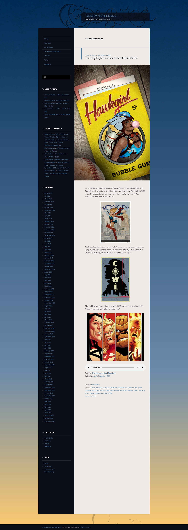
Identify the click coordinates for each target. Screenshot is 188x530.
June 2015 (48, 244)
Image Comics (132, 387)
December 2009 (49, 421)
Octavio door (49, 154)
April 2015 (48, 249)
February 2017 (49, 201)
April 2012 (48, 348)
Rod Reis (142, 390)
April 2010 (48, 410)
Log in (46, 463)
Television (47, 43)
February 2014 (49, 289)
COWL (105, 387)
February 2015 (49, 255)
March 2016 (48, 218)
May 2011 (48, 376)
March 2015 (48, 252)
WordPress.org (49, 472)
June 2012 (48, 342)
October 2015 (49, 232)
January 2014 (49, 291)
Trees (87, 393)
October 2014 (49, 266)
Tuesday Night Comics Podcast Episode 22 (111, 58)
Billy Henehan (104, 55)
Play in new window (99, 373)
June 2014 (48, 277)
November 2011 (49, 359)
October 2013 (49, 300)
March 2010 (48, 412)
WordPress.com (85, 527)
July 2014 (48, 275)
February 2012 (49, 351)
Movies (46, 39)
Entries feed (48, 466)
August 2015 (48, 238)
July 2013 (48, 308)
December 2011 (49, 356)
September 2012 (50, 337)
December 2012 (49, 328)
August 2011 (48, 367)
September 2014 (50, 269)
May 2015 (48, 246)
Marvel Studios (104, 390)
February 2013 (49, 322)
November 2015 (49, 230)
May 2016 (48, 213)
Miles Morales (114, 390)
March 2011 (48, 379)
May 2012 (48, 345)
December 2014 (49, 261)
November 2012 (49, 331)
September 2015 (50, 235)
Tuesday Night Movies (100, 15)
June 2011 (48, 373)
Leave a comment (90, 396)
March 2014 (48, 286)
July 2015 (48, 241)
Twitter (46, 60)
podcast (130, 390)
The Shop (47, 56)
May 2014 (48, 280)
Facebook (47, 64)
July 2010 (48, 401)
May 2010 (48, 407)
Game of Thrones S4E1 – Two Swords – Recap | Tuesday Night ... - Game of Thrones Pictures (57, 137)
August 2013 (48, 306)
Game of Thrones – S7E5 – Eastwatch (56, 100)
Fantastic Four (122, 387)
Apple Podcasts (99, 376)
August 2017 (48, 193)
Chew (92, 387)
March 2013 (48, 320)
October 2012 (49, 334)
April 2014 (48, 283)
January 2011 (49, 384)
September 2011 (50, 365)
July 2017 (48, 196)
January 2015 (49, 258)
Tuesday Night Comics (97, 393)
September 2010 (50, 396)
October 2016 (49, 207)
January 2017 (49, 204)
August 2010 (48, 398)
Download (111, 373)
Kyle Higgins (95, 390)
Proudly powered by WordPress (52, 527)
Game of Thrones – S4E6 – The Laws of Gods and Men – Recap (57, 173)
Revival (136, 390)
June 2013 (48, 311)
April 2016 (48, 216)
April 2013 (48, 317)
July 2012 (48, 339)
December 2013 (49, 294)
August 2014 (48, 272)
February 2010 (49, 415)
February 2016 (49, 221)
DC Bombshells (113, 387)
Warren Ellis (108, 393)
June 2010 (48, 404)
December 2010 (49, 387)
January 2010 (49, 418)
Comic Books (95, 384)
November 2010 (49, 390)
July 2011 (47, 370)
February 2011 (49, 382)
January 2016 (49, 224)
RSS (108, 376)
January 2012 (49, 353)
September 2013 (50, 303)
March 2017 (48, 199)
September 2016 (50, 210)
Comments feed (49, 469)
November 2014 (49, 263)
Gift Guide (48, 441)
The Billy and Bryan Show (52, 51)
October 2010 (49, 393)
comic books (98, 387)
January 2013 (49, 325)
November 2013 (49, 297)
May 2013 (48, 314)
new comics (123, 390)
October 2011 (49, 362)
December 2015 (49, 227)
